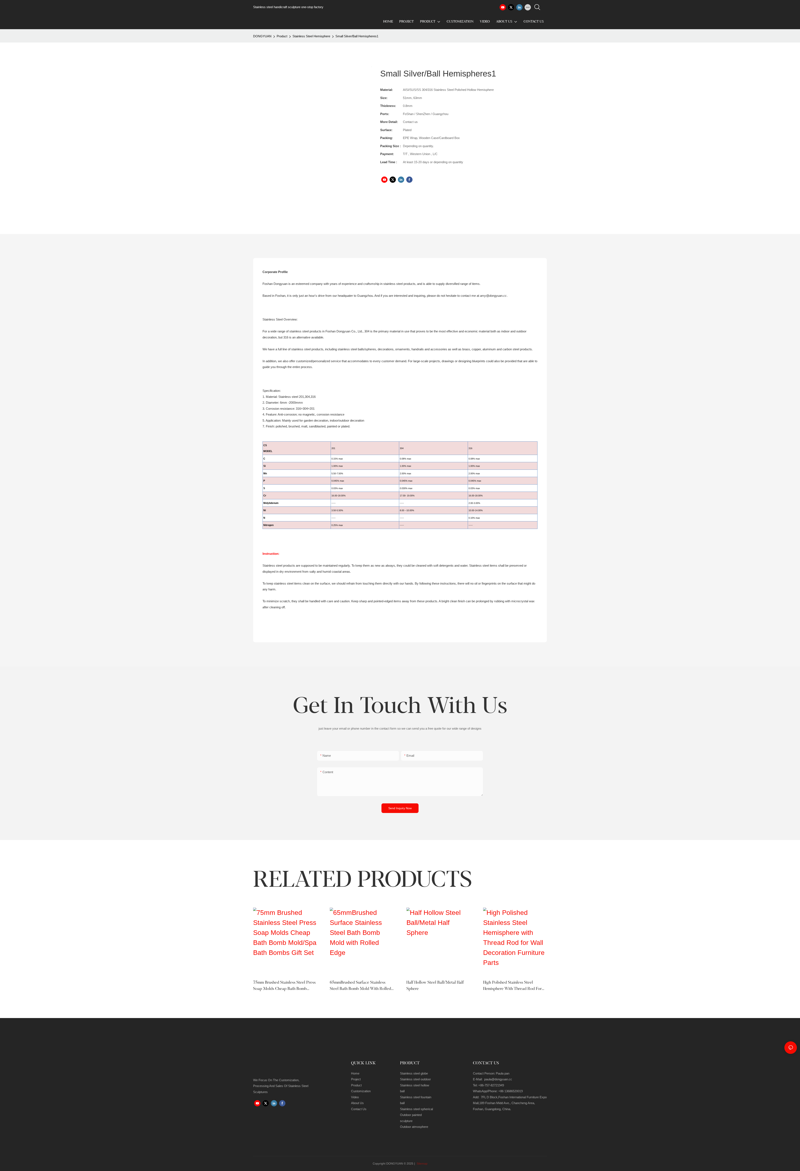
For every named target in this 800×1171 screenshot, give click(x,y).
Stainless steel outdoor (416, 1079)
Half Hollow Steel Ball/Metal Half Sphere (435, 986)
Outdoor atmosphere (414, 1126)
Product (282, 36)
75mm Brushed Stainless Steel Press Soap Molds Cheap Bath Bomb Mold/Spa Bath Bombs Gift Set (284, 986)
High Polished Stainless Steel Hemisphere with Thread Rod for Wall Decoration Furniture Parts (512, 986)
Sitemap (422, 1163)
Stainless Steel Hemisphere (311, 36)
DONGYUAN (262, 36)
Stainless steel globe (414, 1073)
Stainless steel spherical (416, 1109)
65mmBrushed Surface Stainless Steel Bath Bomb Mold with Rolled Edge (360, 986)
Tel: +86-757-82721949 (488, 1085)
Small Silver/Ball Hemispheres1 (356, 36)
